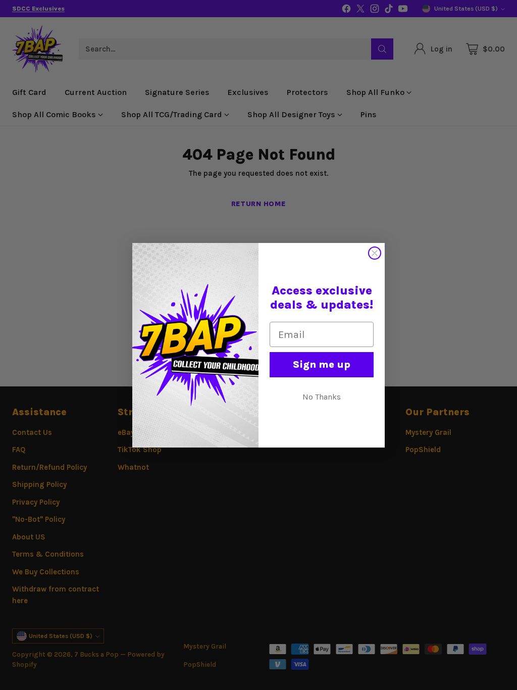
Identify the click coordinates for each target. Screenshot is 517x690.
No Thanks (321, 397)
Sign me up (321, 364)
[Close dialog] (375, 253)
